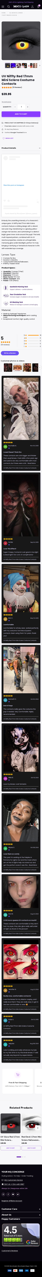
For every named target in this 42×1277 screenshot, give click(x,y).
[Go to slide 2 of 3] (22, 1156)
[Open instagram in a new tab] (3, 1194)
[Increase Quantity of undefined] (28, 107)
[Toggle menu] (3, 6)
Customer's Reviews (10, 1251)
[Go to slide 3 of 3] (24, 1156)
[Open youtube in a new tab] (13, 1194)
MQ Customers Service (13, 1180)
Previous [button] (2, 65)
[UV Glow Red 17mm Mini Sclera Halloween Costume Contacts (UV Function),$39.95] (10, 1123)
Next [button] (39, 65)
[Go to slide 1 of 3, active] (19, 1156)
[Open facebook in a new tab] (8, 1194)
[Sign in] (32, 6)
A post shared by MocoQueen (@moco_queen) (21, 213)
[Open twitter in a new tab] (18, 1194)
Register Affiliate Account (12, 1201)
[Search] (8, 6)
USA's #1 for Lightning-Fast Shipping (21, 2)
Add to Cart (10, 1148)
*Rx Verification (6, 101)
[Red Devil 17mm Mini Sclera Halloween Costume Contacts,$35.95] (31, 1123)
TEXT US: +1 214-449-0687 (13, 1184)
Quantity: (7, 107)
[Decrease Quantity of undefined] (15, 107)
